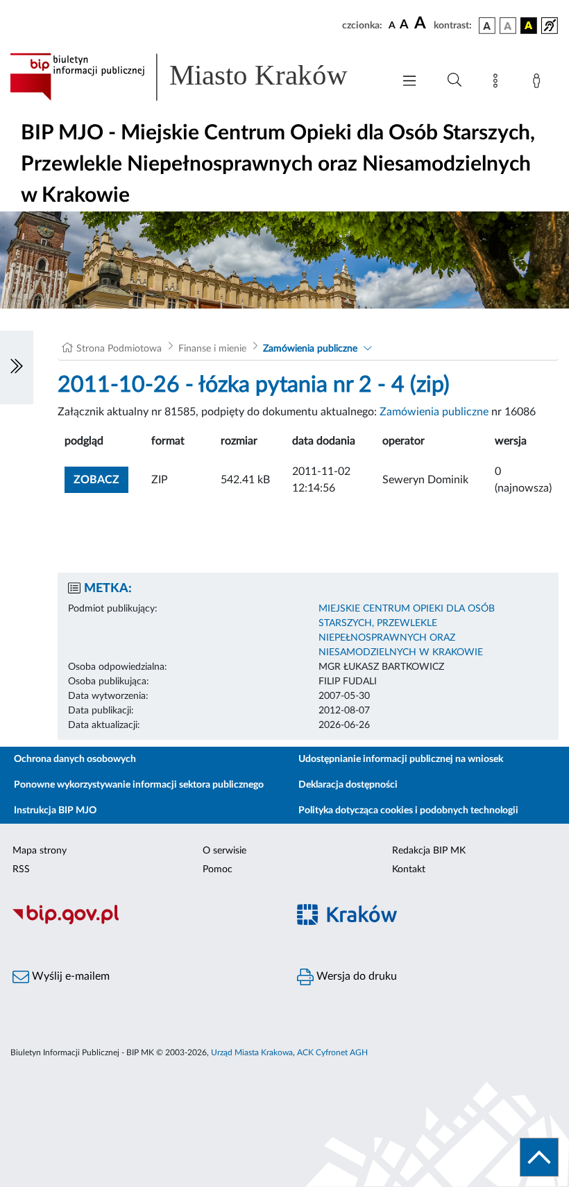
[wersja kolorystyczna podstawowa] (487, 26)
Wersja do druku (355, 976)
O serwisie (224, 851)
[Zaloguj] (539, 83)
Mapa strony (39, 851)
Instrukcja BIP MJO (55, 810)
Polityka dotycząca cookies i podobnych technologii (408, 810)
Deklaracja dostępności (348, 785)
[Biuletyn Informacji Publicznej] (142, 922)
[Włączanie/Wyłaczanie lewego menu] (16, 367)
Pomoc (217, 869)
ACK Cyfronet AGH (332, 1052)
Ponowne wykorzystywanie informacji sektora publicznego (139, 785)
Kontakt (408, 869)
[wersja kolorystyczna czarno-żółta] (529, 26)
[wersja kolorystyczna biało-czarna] (508, 26)
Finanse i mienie (212, 349)
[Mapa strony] (498, 83)
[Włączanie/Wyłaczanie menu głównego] (409, 82)
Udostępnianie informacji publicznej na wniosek (400, 759)
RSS (21, 869)
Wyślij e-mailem (69, 976)
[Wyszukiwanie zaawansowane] (454, 80)
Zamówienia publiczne (310, 349)
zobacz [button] (101, 479)
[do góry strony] (539, 1157)
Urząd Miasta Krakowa (252, 1052)
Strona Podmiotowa (119, 349)
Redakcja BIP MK (429, 851)
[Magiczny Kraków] (427, 922)
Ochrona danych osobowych (75, 759)
